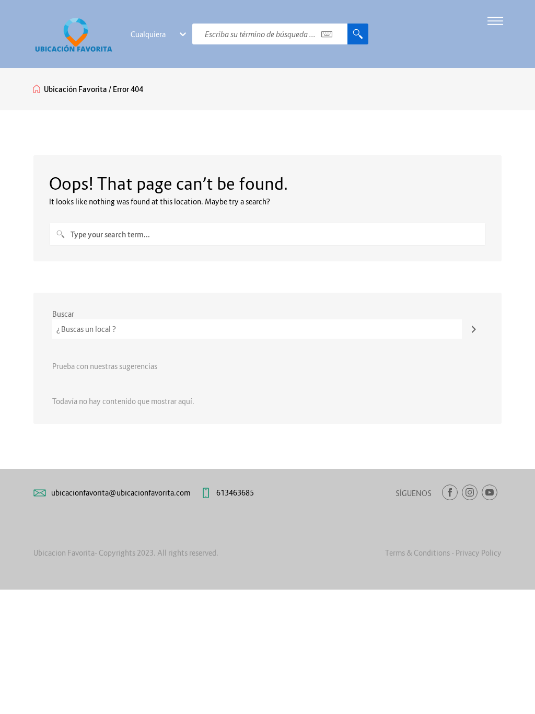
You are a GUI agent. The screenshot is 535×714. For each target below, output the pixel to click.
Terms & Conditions (417, 552)
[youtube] (489, 492)
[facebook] (450, 492)
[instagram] (470, 492)
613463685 (235, 492)
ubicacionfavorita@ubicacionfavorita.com (120, 492)
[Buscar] (474, 329)
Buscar (63, 313)
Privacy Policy (479, 552)
